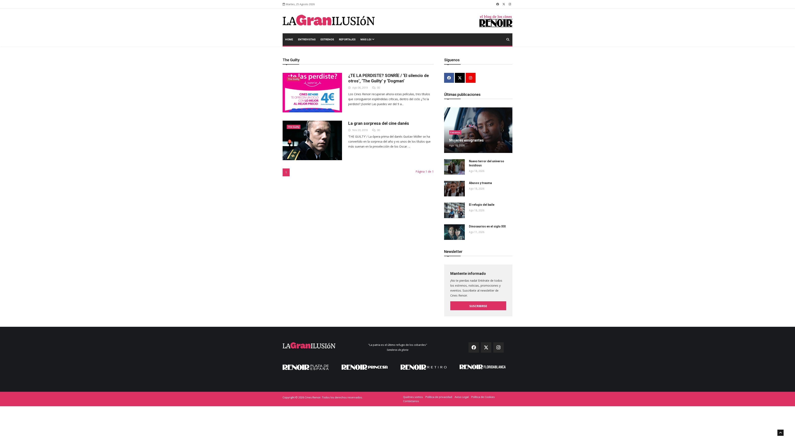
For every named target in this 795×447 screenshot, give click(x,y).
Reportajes (347, 39)
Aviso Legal (462, 397)
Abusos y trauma (480, 183)
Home (289, 39)
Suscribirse (478, 306)
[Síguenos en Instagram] (510, 4)
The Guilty (293, 79)
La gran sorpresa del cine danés (378, 123)
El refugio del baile (481, 204)
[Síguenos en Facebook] (497, 4)
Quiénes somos (413, 397)
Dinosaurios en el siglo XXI (487, 226)
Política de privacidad (438, 397)
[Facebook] (449, 78)
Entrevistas (307, 39)
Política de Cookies (483, 397)
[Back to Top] (780, 433)
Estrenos (327, 39)
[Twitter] (460, 78)
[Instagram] (471, 78)
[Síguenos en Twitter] (503, 4)
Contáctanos (411, 401)
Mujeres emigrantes (466, 140)
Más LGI (366, 39)
